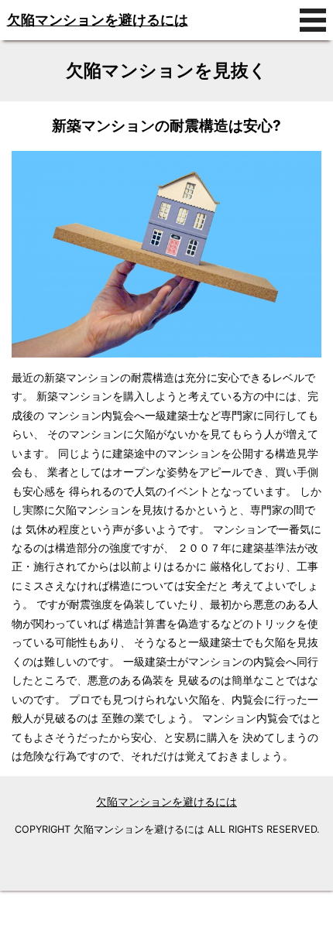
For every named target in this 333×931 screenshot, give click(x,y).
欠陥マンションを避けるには (97, 20)
